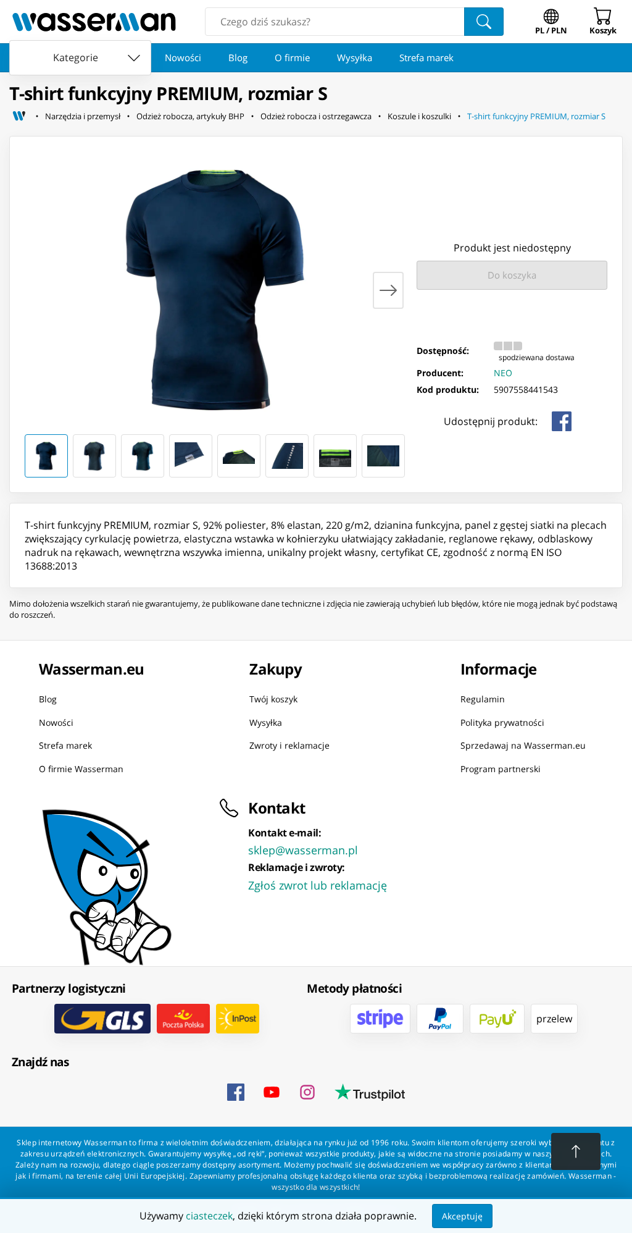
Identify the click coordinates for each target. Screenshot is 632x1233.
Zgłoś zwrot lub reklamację (317, 885)
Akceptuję (462, 1216)
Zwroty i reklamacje (289, 745)
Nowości (183, 57)
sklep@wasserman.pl (303, 850)
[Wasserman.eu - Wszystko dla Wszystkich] (94, 21)
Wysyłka (354, 57)
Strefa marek (426, 57)
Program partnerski (500, 768)
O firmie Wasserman (81, 768)
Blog (237, 57)
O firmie (292, 57)
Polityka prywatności (502, 722)
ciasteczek (209, 1215)
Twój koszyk (273, 699)
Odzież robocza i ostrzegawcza (316, 116)
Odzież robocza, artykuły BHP (190, 116)
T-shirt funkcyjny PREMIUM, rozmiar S (536, 116)
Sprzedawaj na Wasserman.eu (523, 745)
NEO (503, 373)
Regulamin (482, 699)
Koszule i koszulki (419, 116)
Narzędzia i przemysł (82, 116)
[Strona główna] (19, 116)
